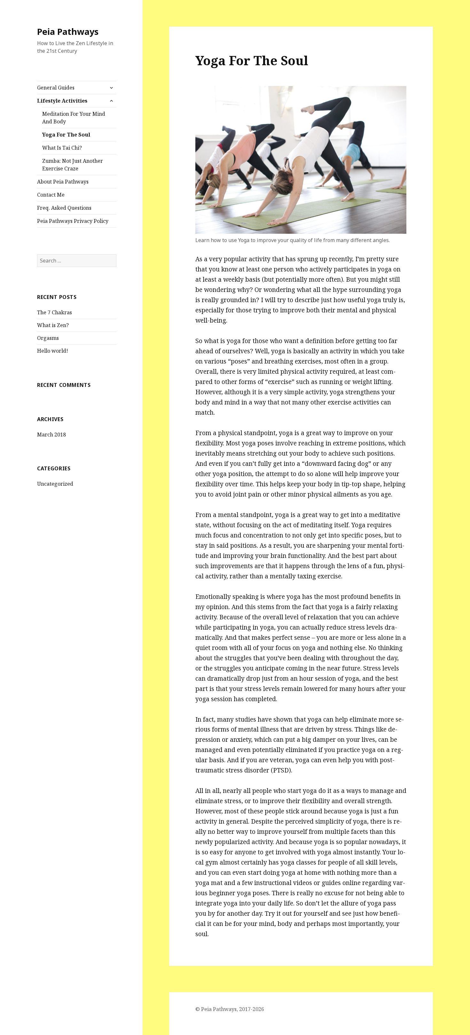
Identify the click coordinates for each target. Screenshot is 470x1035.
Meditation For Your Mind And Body (73, 117)
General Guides (55, 87)
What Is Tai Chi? (62, 147)
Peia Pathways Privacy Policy (72, 220)
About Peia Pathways (63, 181)
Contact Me (51, 194)
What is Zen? (53, 325)
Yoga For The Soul (66, 134)
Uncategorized (55, 483)
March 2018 (51, 434)
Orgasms (48, 337)
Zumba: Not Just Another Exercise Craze (72, 164)
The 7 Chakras (54, 312)
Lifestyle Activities (62, 100)
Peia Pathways (67, 31)
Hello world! (52, 350)
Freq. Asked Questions (64, 207)
